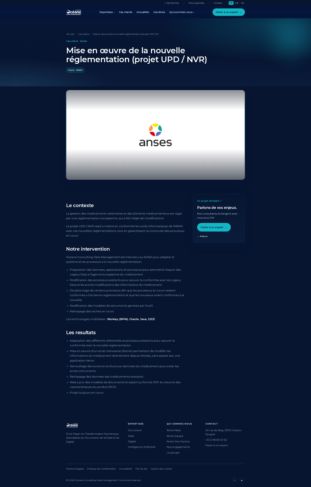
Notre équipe (175, 435)
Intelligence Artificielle (142, 446)
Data (131, 435)
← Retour (202, 236)
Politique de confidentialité (101, 468)
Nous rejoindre (196, 3)
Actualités (143, 12)
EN (236, 3)
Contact (218, 3)
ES (242, 3)
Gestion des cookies (161, 468)
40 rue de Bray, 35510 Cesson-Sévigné (223, 432)
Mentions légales (75, 468)
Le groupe (173, 452)
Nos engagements (178, 446)
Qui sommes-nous (181, 12)
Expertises (106, 12)
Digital (132, 441)
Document (135, 430)
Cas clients (125, 12)
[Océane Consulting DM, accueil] (73, 12)
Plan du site (141, 468)
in (235, 480)
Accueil (70, 34)
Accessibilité (125, 468)
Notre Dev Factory (178, 441)
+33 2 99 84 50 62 (216, 439)
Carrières (159, 12)
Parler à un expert (229, 12)
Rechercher (171, 3)
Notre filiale (174, 430)
